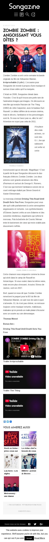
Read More (39, 538)
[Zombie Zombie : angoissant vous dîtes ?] (24, 58)
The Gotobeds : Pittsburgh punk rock (25, 505)
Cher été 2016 (24, 511)
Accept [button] (29, 538)
